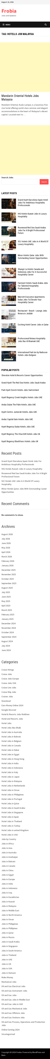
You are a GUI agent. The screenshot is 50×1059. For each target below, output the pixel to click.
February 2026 (7, 561)
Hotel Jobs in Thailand (11, 821)
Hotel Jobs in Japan (10, 776)
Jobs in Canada (8, 866)
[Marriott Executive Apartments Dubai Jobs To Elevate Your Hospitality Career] (8, 297)
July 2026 (5, 538)
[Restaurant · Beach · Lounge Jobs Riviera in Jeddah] (8, 311)
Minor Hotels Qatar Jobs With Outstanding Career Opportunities (33, 256)
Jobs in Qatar (7, 932)
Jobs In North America (11, 915)
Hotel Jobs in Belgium (11, 741)
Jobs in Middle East (10, 910)
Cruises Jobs (7, 696)
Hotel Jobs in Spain (10, 816)
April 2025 (5, 605)
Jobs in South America (11, 950)
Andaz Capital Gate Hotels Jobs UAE (17, 419)
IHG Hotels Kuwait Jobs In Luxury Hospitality (21, 468)
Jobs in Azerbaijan (9, 857)
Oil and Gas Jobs (9, 995)
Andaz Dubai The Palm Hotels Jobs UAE (18, 404)
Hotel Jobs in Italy (9, 772)
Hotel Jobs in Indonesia (12, 767)
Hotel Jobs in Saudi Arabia (13, 808)
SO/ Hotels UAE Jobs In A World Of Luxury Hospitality (33, 242)
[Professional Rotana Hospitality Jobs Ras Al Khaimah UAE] (8, 338)
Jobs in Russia (7, 937)
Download (6, 701)
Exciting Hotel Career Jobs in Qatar (33, 324)
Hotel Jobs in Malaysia (11, 781)
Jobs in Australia (8, 852)
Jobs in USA (6, 968)
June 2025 (6, 596)
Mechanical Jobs (8, 981)
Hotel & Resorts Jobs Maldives (15, 714)
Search (44, 182)
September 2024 (8, 636)
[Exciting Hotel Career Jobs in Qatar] (8, 325)
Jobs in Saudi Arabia (10, 941)
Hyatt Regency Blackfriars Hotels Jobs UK (19, 441)
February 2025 (7, 614)
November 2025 (8, 574)
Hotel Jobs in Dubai (10, 750)
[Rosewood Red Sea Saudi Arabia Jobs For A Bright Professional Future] (8, 228)
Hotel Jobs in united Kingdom (15, 830)
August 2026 (7, 534)
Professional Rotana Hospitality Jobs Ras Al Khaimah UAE (31, 339)
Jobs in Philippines (9, 923)
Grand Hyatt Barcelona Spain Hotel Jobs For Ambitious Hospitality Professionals (33, 203)
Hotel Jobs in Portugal (11, 799)
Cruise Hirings (7, 669)
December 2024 (8, 623)
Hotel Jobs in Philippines (12, 794)
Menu (8, 24)
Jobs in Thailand (8, 955)
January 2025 (7, 619)
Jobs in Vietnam (8, 973)
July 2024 (5, 645)
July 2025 (5, 592)
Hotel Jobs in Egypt (10, 754)
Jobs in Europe (8, 879)
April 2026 (5, 552)
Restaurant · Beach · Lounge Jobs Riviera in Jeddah (32, 312)
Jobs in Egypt (7, 874)
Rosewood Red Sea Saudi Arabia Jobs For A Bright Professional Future (32, 230)
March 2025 (6, 610)
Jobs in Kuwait (8, 901)
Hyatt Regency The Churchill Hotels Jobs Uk (20, 434)
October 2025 (7, 578)
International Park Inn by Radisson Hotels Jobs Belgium (32, 353)
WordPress (36, 1052)
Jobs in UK (6, 964)
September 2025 (8, 583)
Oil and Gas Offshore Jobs (13, 1013)
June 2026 (6, 543)
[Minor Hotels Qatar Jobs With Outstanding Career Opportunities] (8, 255)
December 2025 (8, 570)
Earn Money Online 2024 (12, 705)
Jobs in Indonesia (9, 888)
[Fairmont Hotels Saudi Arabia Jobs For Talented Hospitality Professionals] (8, 283)
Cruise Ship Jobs (8, 692)
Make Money (7, 977)
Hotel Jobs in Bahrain (11, 736)
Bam (3, 1055)
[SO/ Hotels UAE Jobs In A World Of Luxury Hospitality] (8, 241)
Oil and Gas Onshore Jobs (13, 1017)
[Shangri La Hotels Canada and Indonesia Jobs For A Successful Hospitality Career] (8, 269)
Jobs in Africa (7, 843)
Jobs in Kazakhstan (10, 897)
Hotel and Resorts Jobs (12, 718)
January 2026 (7, 565)
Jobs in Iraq (6, 892)
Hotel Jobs (6, 723)
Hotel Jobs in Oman (10, 790)
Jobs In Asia (6, 848)
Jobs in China (7, 870)
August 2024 (7, 641)
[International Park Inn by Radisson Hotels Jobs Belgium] (8, 352)
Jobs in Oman (7, 919)
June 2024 (6, 650)
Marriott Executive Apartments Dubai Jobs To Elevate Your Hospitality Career (31, 300)
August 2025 (7, 587)
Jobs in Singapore (9, 946)
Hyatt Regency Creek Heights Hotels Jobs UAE (21, 397)
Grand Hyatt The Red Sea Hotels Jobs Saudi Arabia (23, 382)
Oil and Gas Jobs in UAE (12, 1004)
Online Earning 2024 (10, 1029)
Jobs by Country (8, 839)
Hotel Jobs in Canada (11, 745)
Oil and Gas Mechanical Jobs (14, 1008)
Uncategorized (8, 1034)
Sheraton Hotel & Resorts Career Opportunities (22, 375)
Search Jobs (7, 177)
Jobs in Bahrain (8, 861)
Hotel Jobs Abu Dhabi (11, 727)
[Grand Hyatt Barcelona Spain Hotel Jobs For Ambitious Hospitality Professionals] (8, 200)
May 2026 (5, 547)
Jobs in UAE (6, 959)
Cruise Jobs (6, 674)
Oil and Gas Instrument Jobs (14, 990)
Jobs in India (7, 883)
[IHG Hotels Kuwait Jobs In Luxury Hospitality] (8, 214)
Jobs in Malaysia (8, 906)
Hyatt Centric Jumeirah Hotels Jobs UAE (19, 412)
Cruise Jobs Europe (10, 678)
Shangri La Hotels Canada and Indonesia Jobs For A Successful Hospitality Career (32, 272)
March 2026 (6, 556)
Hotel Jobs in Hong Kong (12, 758)
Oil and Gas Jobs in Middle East (15, 999)
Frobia (9, 10)
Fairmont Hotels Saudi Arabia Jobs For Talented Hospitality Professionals (33, 286)
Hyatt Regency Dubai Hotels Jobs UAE (18, 426)
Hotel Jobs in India (9, 763)
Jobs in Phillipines (9, 928)
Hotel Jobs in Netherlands (13, 785)
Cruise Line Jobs (8, 687)
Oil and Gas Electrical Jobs (13, 986)
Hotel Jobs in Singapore (12, 812)
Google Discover (8, 709)
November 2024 (8, 628)
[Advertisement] (25, 67)
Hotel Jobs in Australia (11, 732)
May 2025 (5, 601)
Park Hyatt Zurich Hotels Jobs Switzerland (20, 390)
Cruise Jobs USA (8, 683)
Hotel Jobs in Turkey (10, 825)
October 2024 (7, 632)
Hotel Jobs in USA (9, 834)
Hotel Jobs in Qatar (10, 803)
